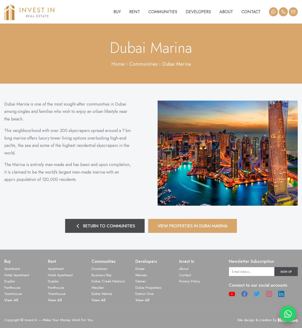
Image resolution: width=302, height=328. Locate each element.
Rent (134, 12)
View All (11, 300)
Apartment (12, 268)
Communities (162, 12)
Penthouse (12, 287)
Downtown (99, 268)
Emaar (140, 268)
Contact (250, 12)
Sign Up (286, 272)
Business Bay (102, 275)
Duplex (9, 281)
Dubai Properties (148, 287)
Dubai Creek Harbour (108, 281)
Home (117, 64)
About (226, 12)
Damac (140, 281)
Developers (198, 12)
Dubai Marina (176, 64)
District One (144, 293)
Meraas (141, 275)
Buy (117, 12)
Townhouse (13, 293)
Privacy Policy (189, 281)
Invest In (186, 261)
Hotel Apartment (16, 275)
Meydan (98, 287)
